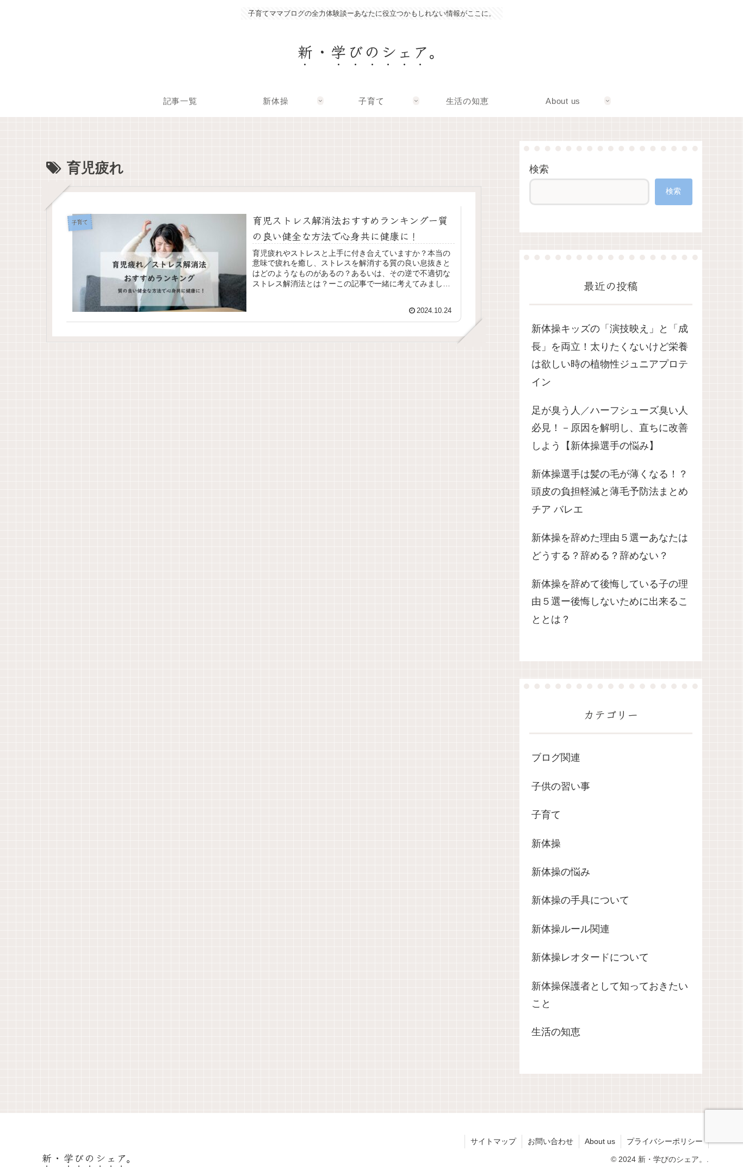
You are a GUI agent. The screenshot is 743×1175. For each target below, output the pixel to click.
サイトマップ (493, 1141)
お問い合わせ (550, 1141)
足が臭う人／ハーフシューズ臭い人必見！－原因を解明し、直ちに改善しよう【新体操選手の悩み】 (609, 428)
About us (600, 1141)
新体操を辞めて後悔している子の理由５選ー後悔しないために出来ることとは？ (609, 602)
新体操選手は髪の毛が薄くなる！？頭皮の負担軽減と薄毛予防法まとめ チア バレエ (609, 492)
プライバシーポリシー (665, 1141)
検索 (539, 169)
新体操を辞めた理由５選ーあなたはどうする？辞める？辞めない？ (609, 546)
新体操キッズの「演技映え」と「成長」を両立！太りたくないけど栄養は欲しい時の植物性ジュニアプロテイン (609, 355)
